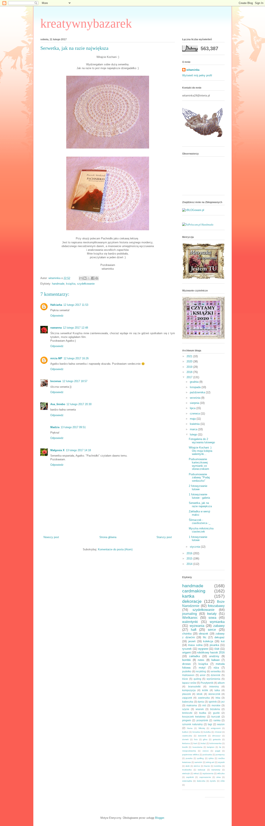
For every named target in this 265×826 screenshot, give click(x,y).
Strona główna (107, 537)
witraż (196, 773)
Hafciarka (56, 304)
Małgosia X (57, 450)
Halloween (188, 675)
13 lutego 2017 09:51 (73, 427)
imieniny (214, 686)
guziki (216, 712)
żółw (222, 781)
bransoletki (194, 686)
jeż (223, 701)
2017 (190, 377)
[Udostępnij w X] (89, 278)
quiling (197, 678)
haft (193, 629)
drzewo (186, 663)
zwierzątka (187, 781)
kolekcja (208, 641)
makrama (191, 705)
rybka (211, 758)
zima (218, 777)
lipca (193, 408)
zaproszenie (205, 777)
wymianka (217, 622)
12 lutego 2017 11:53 (75, 304)
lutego (194, 434)
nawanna (56, 327)
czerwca (195, 413)
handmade (58, 283)
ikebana (186, 743)
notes (201, 660)
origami (186, 652)
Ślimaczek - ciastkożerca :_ (199, 521)
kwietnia (195, 423)
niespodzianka (189, 751)
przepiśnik (202, 720)
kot (223, 641)
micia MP (56, 358)
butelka (207, 732)
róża (216, 667)
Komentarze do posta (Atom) (115, 549)
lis (220, 747)
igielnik (213, 701)
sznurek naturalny (192, 724)
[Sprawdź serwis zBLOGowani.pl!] (193, 210)
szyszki (221, 762)
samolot (198, 762)
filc (204, 637)
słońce (197, 766)
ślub (216, 648)
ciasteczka (187, 736)
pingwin (186, 720)
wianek (200, 709)
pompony (220, 754)
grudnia (194, 381)
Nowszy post (51, 537)
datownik (202, 736)
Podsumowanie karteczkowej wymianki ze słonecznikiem (199, 464)
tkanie (207, 766)
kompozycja (189, 690)
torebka (217, 766)
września (195, 397)
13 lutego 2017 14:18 (78, 450)
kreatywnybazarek (86, 23)
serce (212, 629)
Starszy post (164, 537)
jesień (191, 641)
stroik (199, 694)
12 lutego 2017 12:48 (75, 327)
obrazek (203, 633)
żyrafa (213, 781)
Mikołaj (202, 728)
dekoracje (192, 601)
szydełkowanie (86, 283)
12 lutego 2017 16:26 (76, 358)
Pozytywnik (207, 682)
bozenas (55, 381)
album (221, 682)
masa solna (195, 645)
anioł (202, 675)
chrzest (218, 732)
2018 (190, 372)
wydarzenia (208, 773)
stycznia (195, 546)
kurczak (215, 716)
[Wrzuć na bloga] (85, 278)
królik (205, 690)
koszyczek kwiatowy (194, 716)
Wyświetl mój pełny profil (197, 75)
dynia (201, 701)
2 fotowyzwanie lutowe (198, 487)
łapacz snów (189, 682)
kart (195, 743)
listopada (195, 387)
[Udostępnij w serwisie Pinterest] (97, 278)
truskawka (187, 770)
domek (185, 739)
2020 (190, 361)
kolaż (203, 743)
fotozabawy (216, 606)
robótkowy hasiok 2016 (211, 652)
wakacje (201, 770)
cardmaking (193, 590)
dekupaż (219, 637)
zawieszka (204, 697)
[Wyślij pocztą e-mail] (81, 278)
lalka (217, 690)
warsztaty (215, 770)
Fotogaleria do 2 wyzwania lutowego (202, 440)
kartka (188, 596)
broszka (196, 732)
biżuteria (215, 709)
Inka (218, 697)
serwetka (216, 671)
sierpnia (195, 402)
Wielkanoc (190, 617)
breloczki (187, 712)
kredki (185, 747)
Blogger (159, 817)
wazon (221, 724)
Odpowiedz (57, 315)
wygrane (203, 648)
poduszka (207, 754)
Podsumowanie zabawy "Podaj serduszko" (199, 477)
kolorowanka (216, 743)
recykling (201, 671)
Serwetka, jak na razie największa (200, 504)
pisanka (214, 645)
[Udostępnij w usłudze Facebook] (93, 278)
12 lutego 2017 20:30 (79, 404)
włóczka (221, 773)
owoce (205, 751)
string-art (210, 762)
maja (193, 418)
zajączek (187, 697)
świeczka (201, 781)
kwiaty (212, 613)
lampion (210, 747)
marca (194, 429)
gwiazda (217, 739)
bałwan (215, 660)
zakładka (194, 656)
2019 (190, 366)
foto (196, 739)
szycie (185, 709)
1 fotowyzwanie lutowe (198, 538)
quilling (200, 758)
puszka (189, 758)
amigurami (215, 728)
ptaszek (186, 694)
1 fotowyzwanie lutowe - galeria (199, 496)
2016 (190, 553)
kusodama (197, 747)
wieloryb (186, 773)
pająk (217, 751)
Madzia (54, 427)
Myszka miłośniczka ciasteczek (201, 530)
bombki (186, 660)
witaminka (192, 69)
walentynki (190, 622)
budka (202, 712)
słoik (188, 766)
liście (185, 678)
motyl (202, 667)
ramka (216, 720)
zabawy (219, 625)
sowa (212, 617)
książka (70, 283)
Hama (190, 728)
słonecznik (214, 694)
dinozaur (216, 736)
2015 (190, 558)
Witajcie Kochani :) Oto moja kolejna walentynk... (200, 451)
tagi (210, 724)
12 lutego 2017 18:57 (74, 381)
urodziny (214, 656)
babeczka (187, 701)
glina (205, 739)
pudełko (186, 671)
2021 (190, 356)
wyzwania (197, 625)
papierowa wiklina (190, 754)
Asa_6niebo (57, 404)
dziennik (215, 675)
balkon (185, 732)
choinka (187, 633)
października (198, 392)
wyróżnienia (213, 678)
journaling (189, 613)
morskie (216, 705)
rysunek (187, 648)
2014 (190, 563)
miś (204, 705)
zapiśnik (190, 777)
